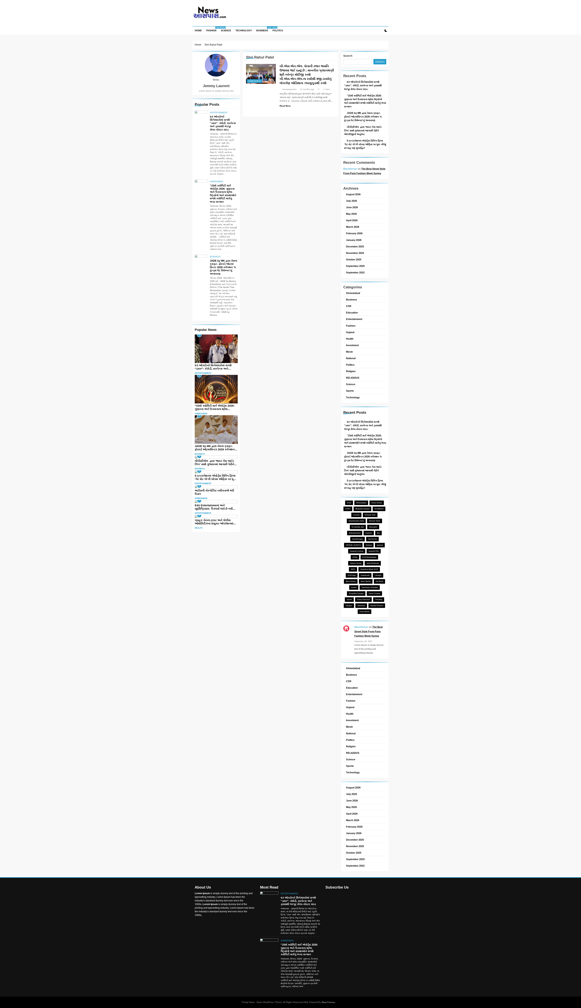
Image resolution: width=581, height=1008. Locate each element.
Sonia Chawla (374, 593)
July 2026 (351, 200)
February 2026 (354, 233)
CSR (348, 306)
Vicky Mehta (364, 612)
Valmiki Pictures (376, 606)
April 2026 (352, 220)
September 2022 (355, 272)
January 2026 (353, 240)
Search (347, 55)
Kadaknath (365, 575)
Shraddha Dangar (356, 593)
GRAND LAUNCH (353, 545)
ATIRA (347, 509)
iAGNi (355, 557)
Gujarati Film (373, 551)
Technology (244, 30)
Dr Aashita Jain (358, 527)
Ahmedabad (216, 181)
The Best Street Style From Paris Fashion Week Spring (368, 631)
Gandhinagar (357, 539)
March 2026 (352, 226)
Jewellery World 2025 (369, 569)
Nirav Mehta (366, 581)
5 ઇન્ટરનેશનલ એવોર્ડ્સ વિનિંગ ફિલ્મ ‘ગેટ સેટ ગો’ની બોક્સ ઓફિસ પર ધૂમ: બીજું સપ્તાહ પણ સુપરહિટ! (215, 479)
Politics (277, 30)
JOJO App (352, 575)
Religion (351, 371)
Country (356, 515)
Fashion (212, 29)
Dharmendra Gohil (356, 521)
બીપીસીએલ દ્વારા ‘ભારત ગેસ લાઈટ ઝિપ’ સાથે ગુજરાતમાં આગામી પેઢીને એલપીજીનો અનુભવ (214, 464)
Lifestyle (378, 575)
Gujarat (350, 332)
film (378, 533)
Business (263, 29)
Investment (352, 345)
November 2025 (355, 253)
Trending (378, 600)
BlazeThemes (328, 1002)
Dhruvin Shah (374, 521)
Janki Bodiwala (372, 563)
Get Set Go (372, 539)
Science (226, 30)
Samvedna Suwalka (369, 587)
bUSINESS (379, 509)
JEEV (353, 569)
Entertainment (219, 112)
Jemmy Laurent (216, 86)
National (351, 358)
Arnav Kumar (376, 503)
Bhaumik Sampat (362, 509)
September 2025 (355, 266)
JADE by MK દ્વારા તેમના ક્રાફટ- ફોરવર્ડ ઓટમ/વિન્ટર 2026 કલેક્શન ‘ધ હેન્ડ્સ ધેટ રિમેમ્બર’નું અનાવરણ (223, 267)
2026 (349, 503)
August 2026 (353, 194)
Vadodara (361, 606)
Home (198, 30)
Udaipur (349, 606)
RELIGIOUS (352, 377)
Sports (350, 390)
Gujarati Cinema (356, 551)
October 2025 (353, 259)
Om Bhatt (379, 581)
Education (352, 312)
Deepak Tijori (370, 515)
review (353, 587)
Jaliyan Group (355, 563)
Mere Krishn (351, 581)
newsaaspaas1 (289, 89)
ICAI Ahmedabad (369, 557)
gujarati (380, 545)
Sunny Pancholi (363, 600)
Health (198, 528)
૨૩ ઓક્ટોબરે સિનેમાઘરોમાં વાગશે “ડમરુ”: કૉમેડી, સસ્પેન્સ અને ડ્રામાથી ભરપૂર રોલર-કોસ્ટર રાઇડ (223, 123)
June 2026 (352, 207)
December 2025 (355, 246)
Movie (349, 351)
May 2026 (351, 213)
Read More (285, 106)
